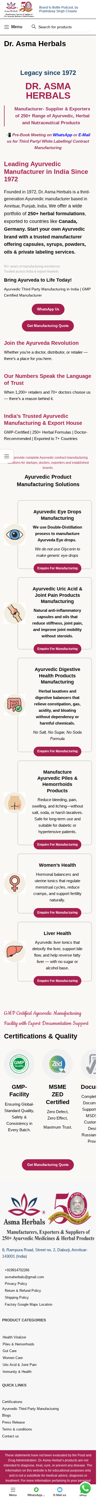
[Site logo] (19, 9)
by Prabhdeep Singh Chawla (58, 9)
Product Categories (24, 1320)
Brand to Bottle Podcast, (57, 7)
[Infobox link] (19, 1091)
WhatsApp (62, 135)
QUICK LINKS (14, 1385)
